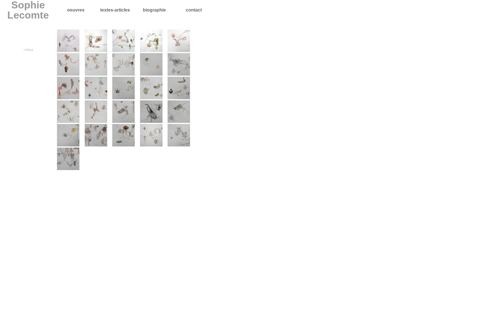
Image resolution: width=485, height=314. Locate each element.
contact (194, 10)
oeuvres (75, 10)
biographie (154, 10)
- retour (27, 50)
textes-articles (115, 10)
